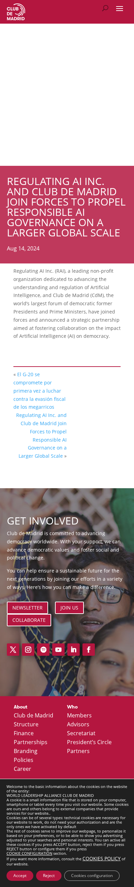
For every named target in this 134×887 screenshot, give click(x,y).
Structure (26, 724)
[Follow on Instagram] (28, 649)
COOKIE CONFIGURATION (29, 853)
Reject (49, 875)
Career (22, 769)
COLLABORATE (29, 620)
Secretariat (81, 733)
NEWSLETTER (27, 607)
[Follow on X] (13, 649)
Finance (24, 733)
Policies (23, 760)
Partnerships (30, 742)
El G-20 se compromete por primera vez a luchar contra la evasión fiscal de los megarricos (39, 390)
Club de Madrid (33, 715)
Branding (25, 751)
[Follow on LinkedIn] (73, 649)
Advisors (78, 724)
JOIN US (69, 607)
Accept (19, 875)
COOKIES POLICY (101, 858)
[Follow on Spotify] (43, 649)
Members (79, 715)
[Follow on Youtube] (58, 649)
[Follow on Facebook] (88, 649)
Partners (78, 751)
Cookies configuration (92, 875)
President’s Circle (89, 742)
